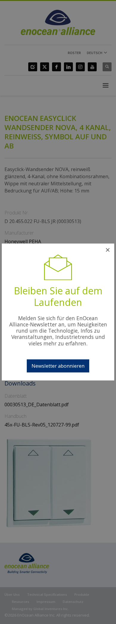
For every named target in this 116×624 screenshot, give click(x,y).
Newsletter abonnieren (58, 365)
